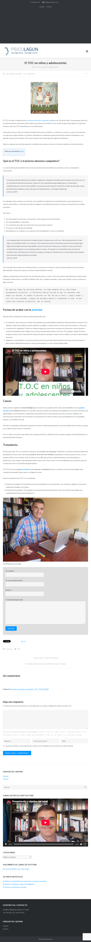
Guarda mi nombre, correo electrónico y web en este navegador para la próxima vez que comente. (39, 746)
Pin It (23, 641)
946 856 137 (36, 2)
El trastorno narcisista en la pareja (14, 887)
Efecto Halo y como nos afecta (46, 658)
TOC (18, 649)
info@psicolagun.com (51, 2)
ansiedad (37, 309)
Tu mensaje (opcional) (14, 600)
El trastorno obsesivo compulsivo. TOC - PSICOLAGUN (29, 689)
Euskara (49, 7)
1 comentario (30, 74)
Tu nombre (9, 571)
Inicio (33, 67)
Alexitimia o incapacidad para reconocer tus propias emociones (25, 881)
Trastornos (9, 649)
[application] (45, 823)
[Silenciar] (81, 844)
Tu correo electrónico (14, 580)
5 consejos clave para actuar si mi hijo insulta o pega (45, 664)
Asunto (8, 590)
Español (41, 7)
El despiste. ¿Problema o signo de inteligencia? (19, 884)
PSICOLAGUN (48, 939)
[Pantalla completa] (85, 844)
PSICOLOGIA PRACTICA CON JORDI (16, 869)
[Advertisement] (45, 26)
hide (21, 151)
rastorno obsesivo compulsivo (39, 120)
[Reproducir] (6, 844)
